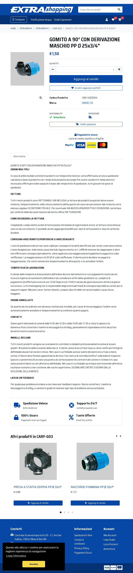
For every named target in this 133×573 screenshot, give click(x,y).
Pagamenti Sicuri (83, 553)
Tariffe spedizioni (87, 124)
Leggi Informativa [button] (16, 555)
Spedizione (93, 113)
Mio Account (109, 535)
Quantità (54, 63)
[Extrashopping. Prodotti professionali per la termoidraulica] (42, 9)
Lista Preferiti (110, 544)
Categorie (19, 19)
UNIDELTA (87, 103)
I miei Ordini (109, 540)
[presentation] (117, 436)
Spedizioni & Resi (83, 535)
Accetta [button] (34, 564)
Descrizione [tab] (19, 156)
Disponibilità (55, 113)
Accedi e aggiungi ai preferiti (87, 88)
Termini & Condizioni (79, 542)
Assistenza (109, 549)
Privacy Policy (81, 548)
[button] (61, 512)
